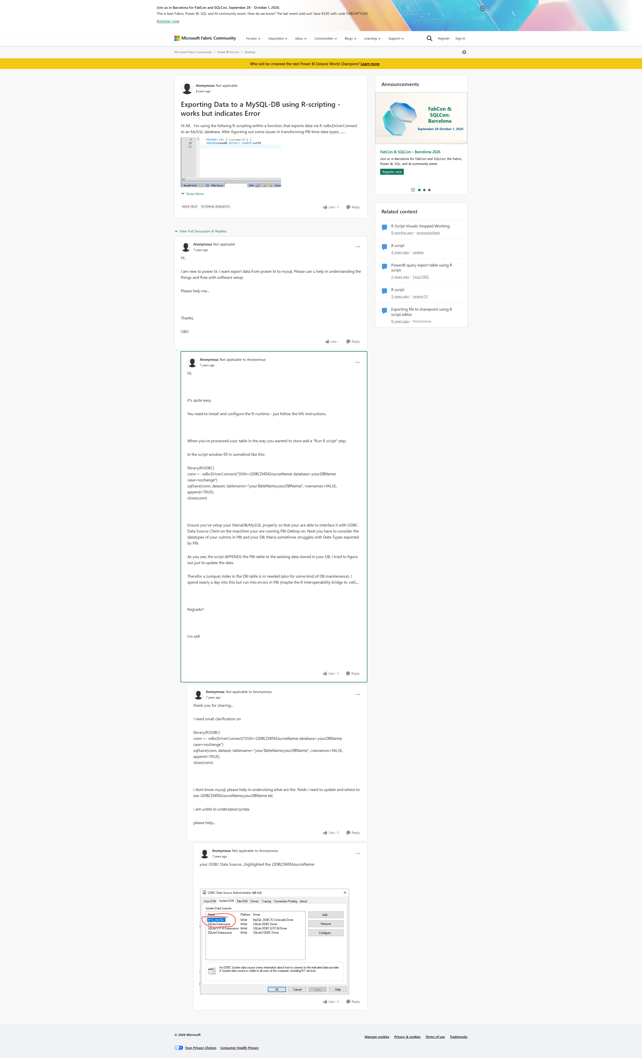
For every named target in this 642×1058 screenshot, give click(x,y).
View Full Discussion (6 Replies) (203, 231)
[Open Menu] (464, 52)
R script (397, 245)
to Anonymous (254, 359)
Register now (168, 21)
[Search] (430, 38)
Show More (195, 193)
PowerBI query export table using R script (421, 267)
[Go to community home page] (205, 38)
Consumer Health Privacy (239, 1047)
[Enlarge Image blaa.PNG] (274, 941)
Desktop (250, 52)
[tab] (419, 189)
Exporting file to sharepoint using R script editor (421, 312)
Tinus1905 (421, 276)
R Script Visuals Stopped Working (420, 225)
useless (418, 252)
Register (444, 38)
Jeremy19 (420, 296)
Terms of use (435, 1036)
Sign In (460, 38)
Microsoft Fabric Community (193, 52)
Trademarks (458, 1036)
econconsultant (428, 232)
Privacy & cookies (407, 1036)
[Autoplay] (413, 189)
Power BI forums (228, 52)
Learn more (370, 63)
